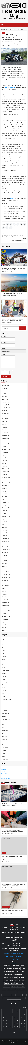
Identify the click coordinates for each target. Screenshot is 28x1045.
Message (3, 354)
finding (7, 983)
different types (13, 977)
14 (17, 1020)
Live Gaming (5, 710)
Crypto (4, 656)
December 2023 (6, 474)
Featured (4, 673)
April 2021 (4, 563)
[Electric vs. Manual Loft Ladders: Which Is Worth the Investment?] (14, 900)
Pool (3, 727)
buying (17, 971)
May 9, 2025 (10, 271)
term (24, 994)
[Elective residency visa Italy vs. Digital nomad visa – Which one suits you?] (14, 308)
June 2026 (4, 391)
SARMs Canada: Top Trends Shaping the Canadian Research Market (14, 928)
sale (14, 994)
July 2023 (4, 488)
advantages (16, 965)
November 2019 (6, 610)
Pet (3, 724)
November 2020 (6, 577)
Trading (4, 750)
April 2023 (4, 496)
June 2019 (4, 624)
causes (22, 971)
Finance (4, 676)
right (9, 994)
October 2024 (5, 446)
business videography (9, 971)
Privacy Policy (4, 773)
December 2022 (6, 507)
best (4, 968)
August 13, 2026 (10, 833)
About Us (3, 769)
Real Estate (5, 730)
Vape (3, 756)
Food (3, 679)
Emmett (4, 833)
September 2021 (6, 549)
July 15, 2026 (9, 913)
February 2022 (5, 535)
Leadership (5, 707)
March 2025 (5, 432)
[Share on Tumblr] (3, 227)
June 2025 (4, 424)
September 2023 (6, 482)
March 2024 (5, 466)
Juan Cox (5, 37)
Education (4, 665)
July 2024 (4, 455)
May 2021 (4, 560)
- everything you (7, 965)
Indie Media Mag (14, 13)
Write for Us (4, 776)
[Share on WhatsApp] (17, 224)
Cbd (3, 653)
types (18, 997)
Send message (6, 376)
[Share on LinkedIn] (14, 224)
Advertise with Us (5, 778)
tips (14, 997)
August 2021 (5, 552)
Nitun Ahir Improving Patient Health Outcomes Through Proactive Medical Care (14, 944)
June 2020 (4, 591)
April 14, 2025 (10, 297)
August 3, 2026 (10, 861)
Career (3, 650)
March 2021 (5, 566)
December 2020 (6, 574)
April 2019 (4, 627)
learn (9, 989)
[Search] (25, 25)
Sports (3, 742)
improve (13, 986)
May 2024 (4, 460)
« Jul (14, 1032)
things (9, 997)
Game (3, 684)
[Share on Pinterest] (21, 224)
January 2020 (5, 605)
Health (3, 696)
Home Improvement (7, 699)
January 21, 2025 (11, 322)
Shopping (4, 736)
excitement (17, 980)
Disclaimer (3, 771)
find (23, 980)
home (21, 983)
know (4, 989)
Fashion (4, 667)
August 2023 (5, 485)
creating (6, 977)
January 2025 (5, 438)
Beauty (4, 645)
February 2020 (5, 602)
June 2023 (4, 491)
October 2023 (5, 480)
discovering (21, 977)
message (18, 989)
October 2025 (5, 413)
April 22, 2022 (11, 37)
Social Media (5, 739)
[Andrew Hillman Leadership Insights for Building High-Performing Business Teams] (14, 819)
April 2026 (4, 396)
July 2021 (4, 555)
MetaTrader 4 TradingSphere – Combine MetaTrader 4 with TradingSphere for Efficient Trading (13, 858)
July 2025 (4, 421)
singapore (19, 994)
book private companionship (13, 968)
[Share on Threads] (6, 227)
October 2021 (5, 546)
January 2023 (5, 505)
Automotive (5, 642)
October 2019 (5, 613)
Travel (3, 264)
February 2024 (5, 468)
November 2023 (6, 477)
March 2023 (5, 499)
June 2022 (4, 524)
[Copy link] (10, 227)
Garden (4, 690)
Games (12, 983)
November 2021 (6, 544)
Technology (5, 747)
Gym (3, 693)
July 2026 (4, 388)
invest (18, 986)
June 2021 (4, 558)
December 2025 (6, 407)
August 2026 (5, 385)
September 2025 (6, 416)
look (13, 989)
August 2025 (5, 418)
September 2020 (6, 583)
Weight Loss (5, 759)
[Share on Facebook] (7, 224)
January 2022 (5, 538)
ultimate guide (11, 1000)
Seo (3, 733)
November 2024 (6, 443)
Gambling (4, 682)
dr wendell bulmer (8, 980)
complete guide (8, 974)
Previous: (12, 235)
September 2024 (6, 449)
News (3, 722)
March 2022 (5, 532)
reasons (4, 994)
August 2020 (5, 585)
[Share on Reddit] (24, 224)
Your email (3, 342)
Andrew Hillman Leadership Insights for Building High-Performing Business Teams (14, 933)
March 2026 (5, 399)
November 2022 (6, 510)
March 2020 (5, 599)
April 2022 (4, 530)
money (23, 989)
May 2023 (4, 494)
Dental (3, 659)
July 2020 (4, 588)
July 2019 (4, 622)
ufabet (23, 997)
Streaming (4, 744)
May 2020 (4, 594)
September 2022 (6, 516)
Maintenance (5, 713)
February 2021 (5, 569)
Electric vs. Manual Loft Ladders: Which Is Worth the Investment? (14, 949)
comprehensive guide (18, 974)
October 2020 (5, 580)
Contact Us (4, 767)
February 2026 (5, 402)
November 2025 (6, 410)
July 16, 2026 (9, 887)
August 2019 (5, 619)
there (5, 997)
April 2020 (4, 596)
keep (23, 986)
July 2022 (4, 521)
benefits (22, 965)
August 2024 (5, 452)
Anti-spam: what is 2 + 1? (7, 370)
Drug (3, 662)
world (18, 1000)
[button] (2, 25)
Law (3, 704)
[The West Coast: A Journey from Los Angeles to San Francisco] (14, 283)
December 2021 (6, 541)
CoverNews (21, 1041)
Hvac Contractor (6, 702)
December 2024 (6, 441)
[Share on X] (10, 224)
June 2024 (4, 457)
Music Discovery (6, 719)
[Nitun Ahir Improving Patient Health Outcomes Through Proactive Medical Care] (14, 873)
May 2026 (4, 393)
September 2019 (6, 616)
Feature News (5, 670)
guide (17, 983)
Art (3, 639)
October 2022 (5, 513)
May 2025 (4, 427)
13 (14, 1020)
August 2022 (5, 519)
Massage (4, 716)
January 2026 (5, 404)
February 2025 (5, 435)
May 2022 (4, 527)
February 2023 (5, 502)
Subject (3, 348)
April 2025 (4, 430)
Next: (19, 239)
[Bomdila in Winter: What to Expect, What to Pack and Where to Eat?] (14, 257)
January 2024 (5, 471)
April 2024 (4, 463)
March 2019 (5, 630)
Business (4, 647)
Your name (3, 336)
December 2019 (6, 608)
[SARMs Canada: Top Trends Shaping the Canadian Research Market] (14, 793)
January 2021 (5, 571)
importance (6, 986)
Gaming (4, 687)
